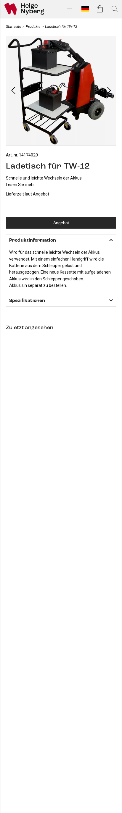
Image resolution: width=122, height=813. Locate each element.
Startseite (13, 26)
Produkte (33, 26)
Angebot (61, 222)
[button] (13, 90)
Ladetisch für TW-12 (61, 26)
